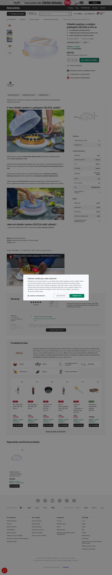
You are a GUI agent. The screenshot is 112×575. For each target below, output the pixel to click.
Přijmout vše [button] (77, 295)
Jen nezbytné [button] (60, 295)
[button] (36, 296)
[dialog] (56, 287)
